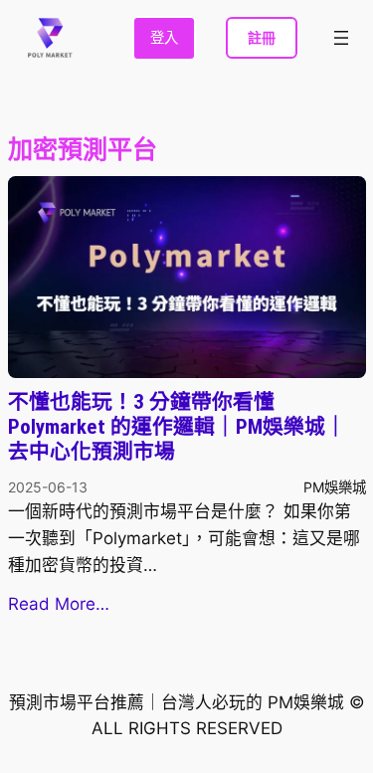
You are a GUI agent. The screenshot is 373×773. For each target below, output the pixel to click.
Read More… (58, 604)
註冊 (262, 37)
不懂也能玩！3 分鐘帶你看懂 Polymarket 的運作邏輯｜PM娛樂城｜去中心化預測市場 (177, 427)
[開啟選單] (341, 38)
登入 (164, 37)
